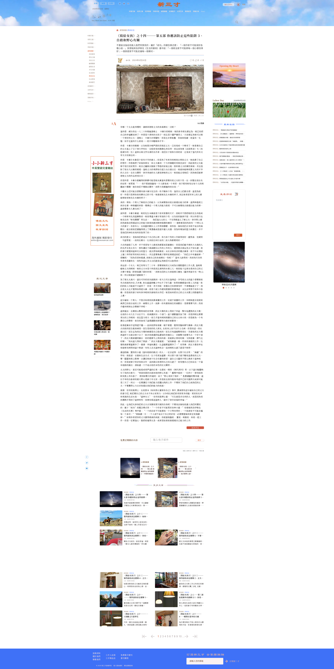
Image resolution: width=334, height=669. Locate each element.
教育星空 (188, 11)
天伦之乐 (92, 60)
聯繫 (103, 3)
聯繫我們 (97, 659)
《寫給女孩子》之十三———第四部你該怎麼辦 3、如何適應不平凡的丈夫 (136, 515)
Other (203, 11)
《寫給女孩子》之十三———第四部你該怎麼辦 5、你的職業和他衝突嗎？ (136, 534)
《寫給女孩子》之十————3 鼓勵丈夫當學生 (136, 615)
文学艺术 (180, 11)
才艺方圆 (92, 69)
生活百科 (92, 73)
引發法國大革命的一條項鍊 (102, 333)
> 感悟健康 (145, 462)
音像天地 (196, 11)
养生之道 (92, 57)
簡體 (243, 4)
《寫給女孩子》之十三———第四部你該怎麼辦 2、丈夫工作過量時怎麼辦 (191, 576)
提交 (199, 440)
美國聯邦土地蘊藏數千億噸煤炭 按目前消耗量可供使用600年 (102, 313)
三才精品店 (111, 658)
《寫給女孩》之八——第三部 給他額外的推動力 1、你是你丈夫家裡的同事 (191, 596)
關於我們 (97, 656)
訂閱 (111, 3)
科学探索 (148, 11)
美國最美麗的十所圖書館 (102, 352)
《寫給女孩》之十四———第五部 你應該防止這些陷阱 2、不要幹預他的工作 (148, 470)
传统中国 (156, 11)
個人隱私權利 (118, 665)
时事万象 (132, 11)
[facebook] (86, 457)
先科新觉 (92, 54)
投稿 (95, 3)
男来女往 (92, 76)
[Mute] (109, 15)
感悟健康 (164, 11)
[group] (104, 18)
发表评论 (195, 428)
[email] (86, 468)
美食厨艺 (92, 82)
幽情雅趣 (92, 63)
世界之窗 (140, 11)
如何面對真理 (98, 295)
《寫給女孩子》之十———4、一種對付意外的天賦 (190, 615)
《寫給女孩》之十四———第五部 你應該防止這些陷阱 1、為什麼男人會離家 (185, 470)
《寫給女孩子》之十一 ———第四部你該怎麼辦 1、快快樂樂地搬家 (136, 596)
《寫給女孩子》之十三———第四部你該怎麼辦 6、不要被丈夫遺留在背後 (191, 534)
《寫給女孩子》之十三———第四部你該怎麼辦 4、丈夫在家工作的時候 (136, 576)
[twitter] (86, 463)
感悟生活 (92, 66)
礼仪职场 (92, 79)
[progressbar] (114, 15)
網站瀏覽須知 (128, 665)
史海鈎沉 (172, 11)
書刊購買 (125, 658)
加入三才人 (228, 4)
